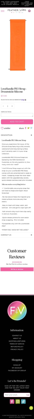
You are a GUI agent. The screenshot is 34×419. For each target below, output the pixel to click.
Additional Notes (6, 111)
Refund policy (17, 347)
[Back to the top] (31, 408)
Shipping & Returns (17, 341)
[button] (17, 135)
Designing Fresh (20, 417)
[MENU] (2, 11)
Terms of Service (17, 344)
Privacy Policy (17, 349)
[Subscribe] (28, 395)
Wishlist (7, 128)
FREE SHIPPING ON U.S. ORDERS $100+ (27, 4)
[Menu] (2, 11)
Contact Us (17, 335)
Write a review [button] (17, 269)
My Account (17, 368)
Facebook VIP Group (17, 370)
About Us (17, 338)
